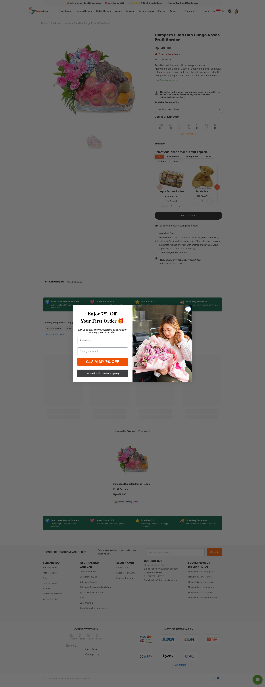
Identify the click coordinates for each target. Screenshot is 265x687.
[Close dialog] (188, 309)
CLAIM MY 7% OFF (102, 362)
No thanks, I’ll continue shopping (102, 373)
